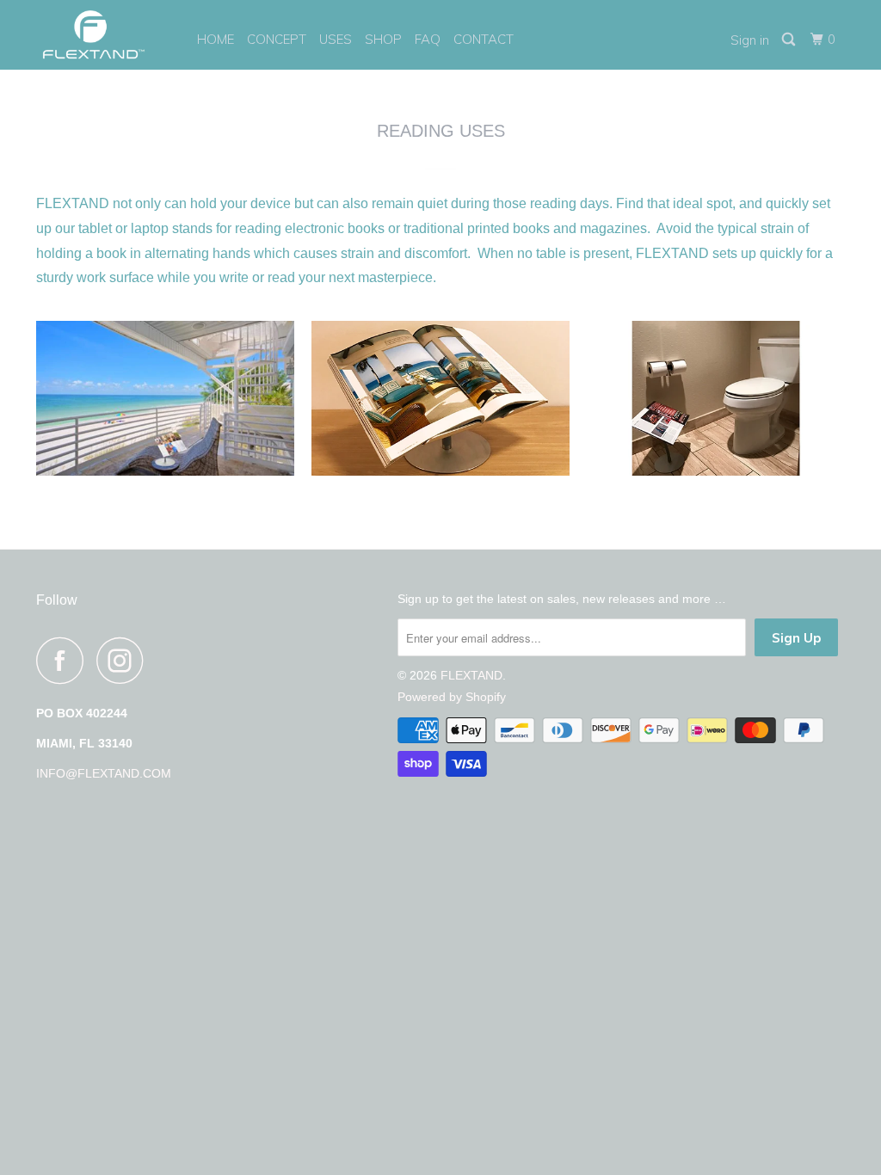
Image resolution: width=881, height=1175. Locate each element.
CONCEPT (276, 39)
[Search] (790, 39)
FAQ (427, 39)
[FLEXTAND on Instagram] (124, 660)
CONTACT (483, 39)
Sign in (749, 40)
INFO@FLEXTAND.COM (103, 773)
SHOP (383, 39)
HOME (215, 39)
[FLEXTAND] (105, 34)
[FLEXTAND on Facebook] (64, 660)
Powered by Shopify (451, 697)
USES (335, 39)
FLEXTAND (471, 675)
